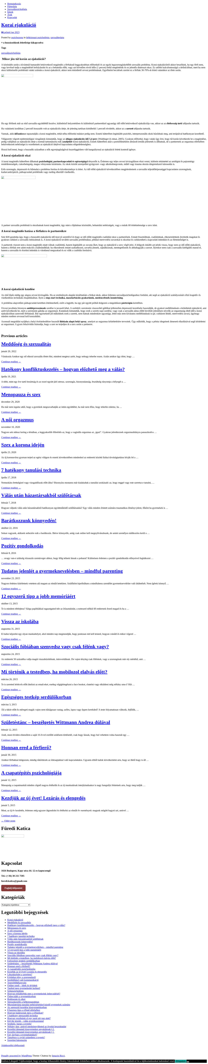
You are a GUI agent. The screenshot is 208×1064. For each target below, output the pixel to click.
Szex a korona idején (22, 444)
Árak (9, 14)
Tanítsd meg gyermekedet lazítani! (23, 988)
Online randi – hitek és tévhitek (22, 985)
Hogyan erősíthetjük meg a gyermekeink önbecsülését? (33, 993)
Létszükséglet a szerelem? (19, 974)
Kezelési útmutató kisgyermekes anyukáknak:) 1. (30, 1032)
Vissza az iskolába (20, 621)
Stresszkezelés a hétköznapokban (23, 1002)
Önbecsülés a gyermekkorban (21, 996)
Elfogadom (180, 1061)
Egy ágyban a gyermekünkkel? (22, 1034)
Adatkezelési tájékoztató (13, 1045)
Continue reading (11, 361)
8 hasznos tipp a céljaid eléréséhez (23, 1010)
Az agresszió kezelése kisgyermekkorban (27, 1007)
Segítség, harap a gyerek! (19, 1023)
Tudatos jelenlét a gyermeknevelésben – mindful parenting (62, 571)
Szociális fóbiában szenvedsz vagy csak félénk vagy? (55, 646)
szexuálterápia (57, 37)
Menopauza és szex (21, 394)
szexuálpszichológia (10, 53)
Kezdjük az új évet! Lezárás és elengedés (43, 798)
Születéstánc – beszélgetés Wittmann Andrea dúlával (55, 722)
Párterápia (12, 6)
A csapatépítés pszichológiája (31, 772)
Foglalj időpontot (13, 888)
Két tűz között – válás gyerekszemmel (25, 1021)
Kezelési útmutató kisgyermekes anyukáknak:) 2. (30, 1029)
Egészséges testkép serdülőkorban (36, 697)
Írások (10, 12)
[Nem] (188, 1061)
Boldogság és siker (16, 999)
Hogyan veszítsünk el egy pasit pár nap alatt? (29, 1018)
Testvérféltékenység (16, 982)
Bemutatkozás (14, 3)
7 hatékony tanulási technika (31, 470)
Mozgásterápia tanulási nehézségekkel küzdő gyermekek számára (38, 1004)
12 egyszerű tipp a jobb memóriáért (38, 596)
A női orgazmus (17, 419)
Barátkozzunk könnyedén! (28, 520)
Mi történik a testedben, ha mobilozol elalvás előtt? (54, 671)
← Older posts (8, 821)
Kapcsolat (12, 17)
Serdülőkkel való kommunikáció (23, 980)
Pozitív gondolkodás (22, 545)
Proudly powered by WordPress (16, 1055)
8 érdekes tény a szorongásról (21, 977)
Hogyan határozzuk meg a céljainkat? (25, 1013)
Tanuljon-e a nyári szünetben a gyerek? (26, 1037)
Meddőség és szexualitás (26, 344)
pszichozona (17, 37)
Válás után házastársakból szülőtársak (41, 495)
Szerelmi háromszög (17, 1040)
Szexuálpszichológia (17, 9)
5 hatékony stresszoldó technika (22, 1015)
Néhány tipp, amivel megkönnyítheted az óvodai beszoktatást (36, 1026)
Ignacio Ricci (58, 1055)
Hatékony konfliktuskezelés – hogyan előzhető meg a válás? (63, 369)
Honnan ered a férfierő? (26, 747)
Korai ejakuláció (18, 25)
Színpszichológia (15, 991)
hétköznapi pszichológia (37, 37)
